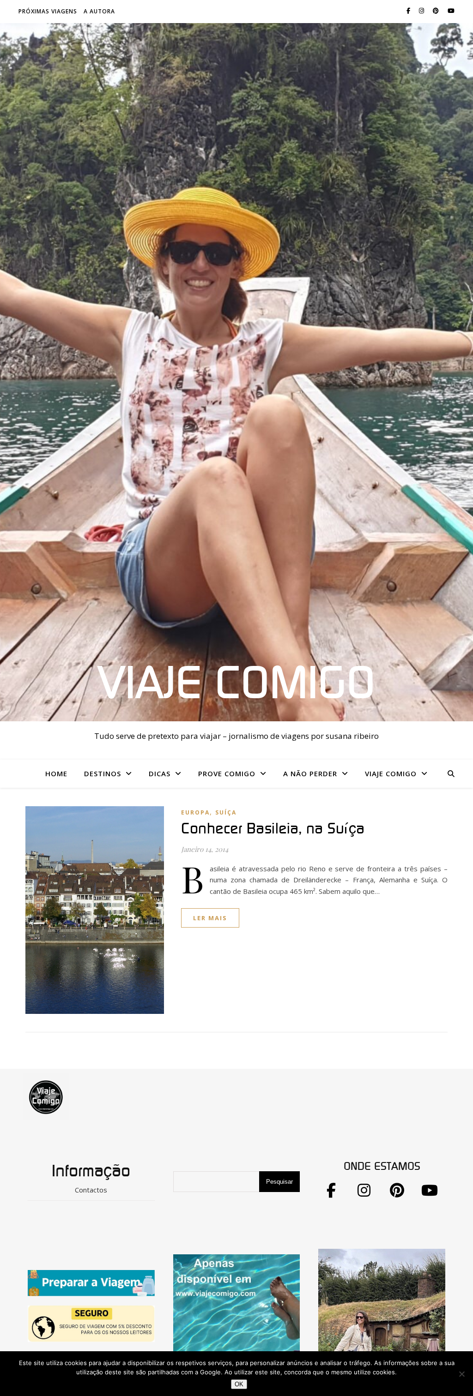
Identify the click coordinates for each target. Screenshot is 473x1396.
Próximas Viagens (47, 11)
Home (56, 773)
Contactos (91, 1189)
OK (239, 1384)
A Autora (99, 11)
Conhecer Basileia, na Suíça (273, 828)
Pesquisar (279, 1181)
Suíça (225, 812)
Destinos (102, 773)
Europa (195, 812)
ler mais (210, 918)
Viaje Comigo (236, 684)
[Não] (461, 1373)
